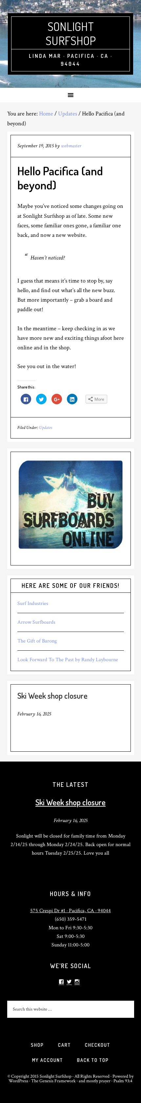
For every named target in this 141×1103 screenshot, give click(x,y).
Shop (37, 1045)
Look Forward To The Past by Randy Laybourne (67, 659)
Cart (64, 1045)
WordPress (18, 1081)
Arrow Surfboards (36, 622)
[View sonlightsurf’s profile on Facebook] (61, 981)
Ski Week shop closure (52, 695)
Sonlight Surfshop (71, 33)
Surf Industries (32, 603)
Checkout (97, 1045)
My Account (47, 1060)
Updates (45, 428)
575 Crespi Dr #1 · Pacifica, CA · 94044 (70, 910)
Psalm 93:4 (122, 1081)
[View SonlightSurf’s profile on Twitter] (69, 981)
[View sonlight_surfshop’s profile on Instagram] (77, 981)
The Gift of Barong (37, 641)
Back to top (93, 1060)
